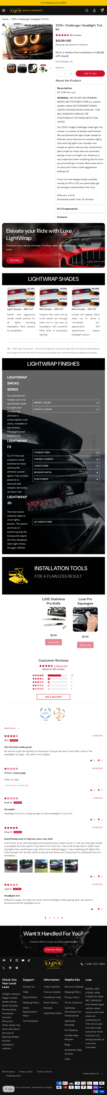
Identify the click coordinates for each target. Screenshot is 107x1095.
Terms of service (44, 1071)
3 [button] (54, 917)
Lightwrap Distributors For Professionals (73, 1011)
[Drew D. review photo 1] (11, 866)
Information (51, 979)
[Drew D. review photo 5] (71, 866)
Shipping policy (13, 1075)
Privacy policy (25, 1071)
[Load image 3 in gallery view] (43, 68)
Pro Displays (71, 1030)
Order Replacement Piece (30, 1011)
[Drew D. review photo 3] (41, 866)
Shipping (60, 44)
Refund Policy (30, 997)
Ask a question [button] (53, 696)
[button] (5, 10)
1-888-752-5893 (95, 964)
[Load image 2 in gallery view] (22, 68)
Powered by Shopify (42, 1087)
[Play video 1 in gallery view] (32, 68)
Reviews (48, 1007)
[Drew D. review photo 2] (26, 866)
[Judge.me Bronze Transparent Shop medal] (59, 713)
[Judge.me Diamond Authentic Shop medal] (45, 713)
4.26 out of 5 (61, 665)
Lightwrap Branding (70, 1022)
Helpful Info (72, 979)
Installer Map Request (71, 1037)
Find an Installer (52, 992)
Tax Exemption (30, 1020)
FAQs (25, 992)
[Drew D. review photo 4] (56, 866)
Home (5, 19)
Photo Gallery (51, 1002)
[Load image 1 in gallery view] (11, 68)
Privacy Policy (72, 997)
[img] (11, 736)
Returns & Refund (74, 986)
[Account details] (94, 10)
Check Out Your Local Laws (9, 983)
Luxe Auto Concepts (21, 1087)
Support (28, 979)
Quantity (60, 67)
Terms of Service (73, 1002)
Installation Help (52, 997)
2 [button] (49, 917)
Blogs (67, 1044)
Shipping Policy (31, 1002)
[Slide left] (4, 68)
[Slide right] (50, 68)
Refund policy (8, 1071)
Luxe (88, 979)
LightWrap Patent (53, 1013)
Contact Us (29, 986)
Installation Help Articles (73, 1051)
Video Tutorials (52, 986)
